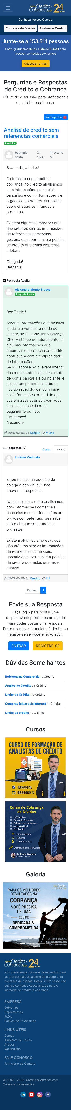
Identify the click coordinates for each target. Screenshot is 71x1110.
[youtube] (31, 1094)
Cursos (9, 1035)
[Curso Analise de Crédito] (35, 767)
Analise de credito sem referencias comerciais (31, 133)
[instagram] (40, 1094)
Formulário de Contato (20, 1063)
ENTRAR (18, 646)
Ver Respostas (55, 117)
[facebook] (48, 1094)
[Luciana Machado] (8, 459)
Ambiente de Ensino (18, 1040)
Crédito (35, 433)
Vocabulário (12, 1049)
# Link (50, 433)
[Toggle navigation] (8, 8)
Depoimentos (13, 1012)
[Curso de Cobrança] (35, 831)
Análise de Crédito (52, 28)
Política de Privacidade (20, 1021)
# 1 (48, 578)
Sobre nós (11, 1007)
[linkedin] (23, 1094)
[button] (8, 915)
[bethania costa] (8, 154)
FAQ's (8, 1016)
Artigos (9, 1044)
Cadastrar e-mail (35, 63)
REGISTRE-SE (48, 646)
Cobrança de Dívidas (20, 28)
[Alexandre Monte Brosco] (8, 291)
